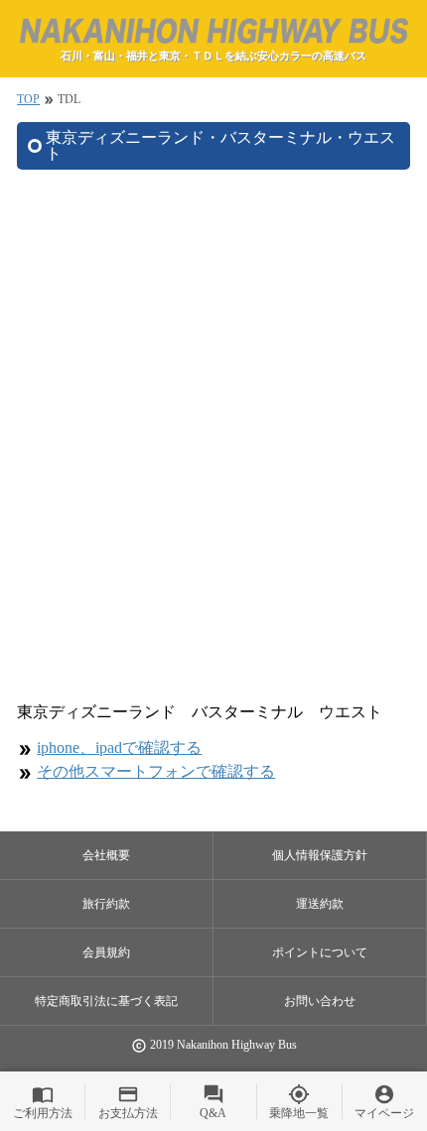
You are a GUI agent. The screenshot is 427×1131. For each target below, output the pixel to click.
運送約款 (320, 904)
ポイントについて (319, 952)
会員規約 (106, 952)
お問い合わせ (320, 1001)
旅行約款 (106, 904)
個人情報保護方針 (319, 855)
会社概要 (106, 855)
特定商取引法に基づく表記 (106, 1001)
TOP (28, 99)
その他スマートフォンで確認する (156, 771)
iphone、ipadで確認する (119, 747)
